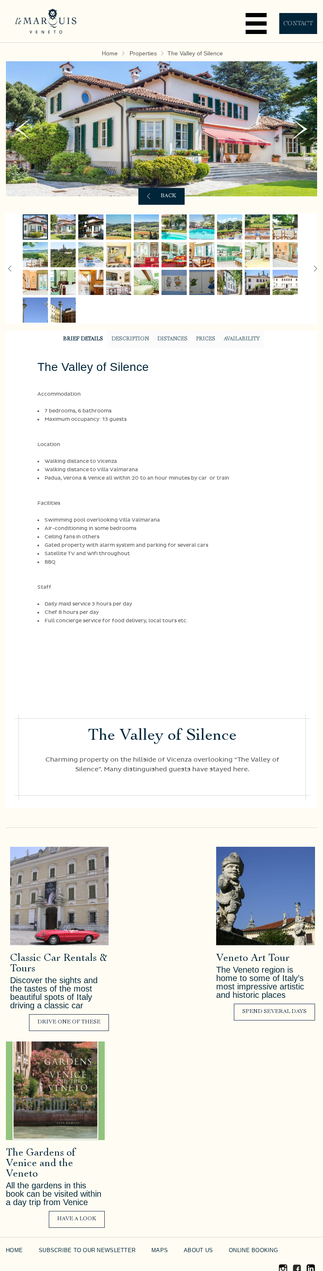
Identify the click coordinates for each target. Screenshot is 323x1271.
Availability (241, 339)
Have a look (76, 1219)
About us (177, 1250)
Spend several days (274, 1012)
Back (168, 196)
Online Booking (229, 1250)
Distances (172, 339)
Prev (22, 129)
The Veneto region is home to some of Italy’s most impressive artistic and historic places (260, 982)
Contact (298, 23)
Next (300, 129)
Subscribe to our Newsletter (78, 1250)
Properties (143, 54)
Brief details (83, 339)
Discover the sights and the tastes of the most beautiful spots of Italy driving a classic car (54, 993)
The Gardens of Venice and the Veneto (41, 1164)
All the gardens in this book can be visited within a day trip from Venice (53, 1194)
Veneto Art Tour (253, 958)
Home (111, 54)
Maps (142, 1250)
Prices (205, 339)
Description (130, 339)
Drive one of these (69, 1022)
